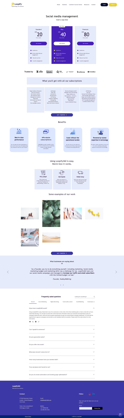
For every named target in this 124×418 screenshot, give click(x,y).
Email (80, 405)
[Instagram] (89, 394)
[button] (30, 322)
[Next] (116, 272)
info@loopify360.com (45, 400)
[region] (35, 100)
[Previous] (7, 272)
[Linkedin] (93, 394)
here (24, 408)
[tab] (33, 302)
